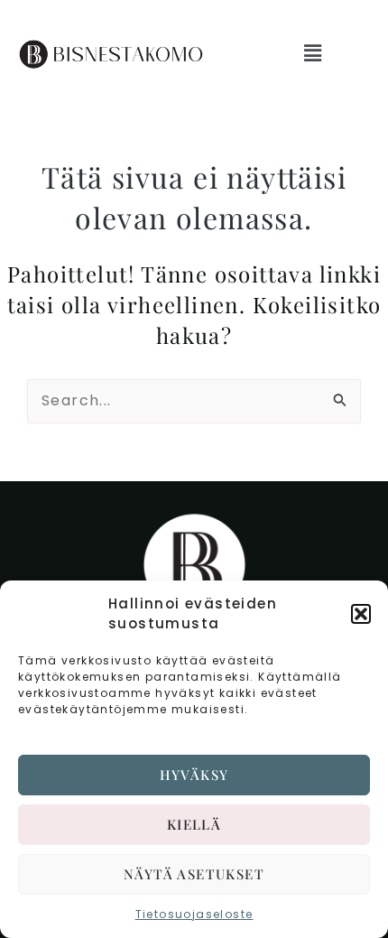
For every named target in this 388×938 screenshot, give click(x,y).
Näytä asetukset (194, 874)
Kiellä (194, 824)
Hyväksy (194, 775)
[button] (361, 614)
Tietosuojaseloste (194, 914)
